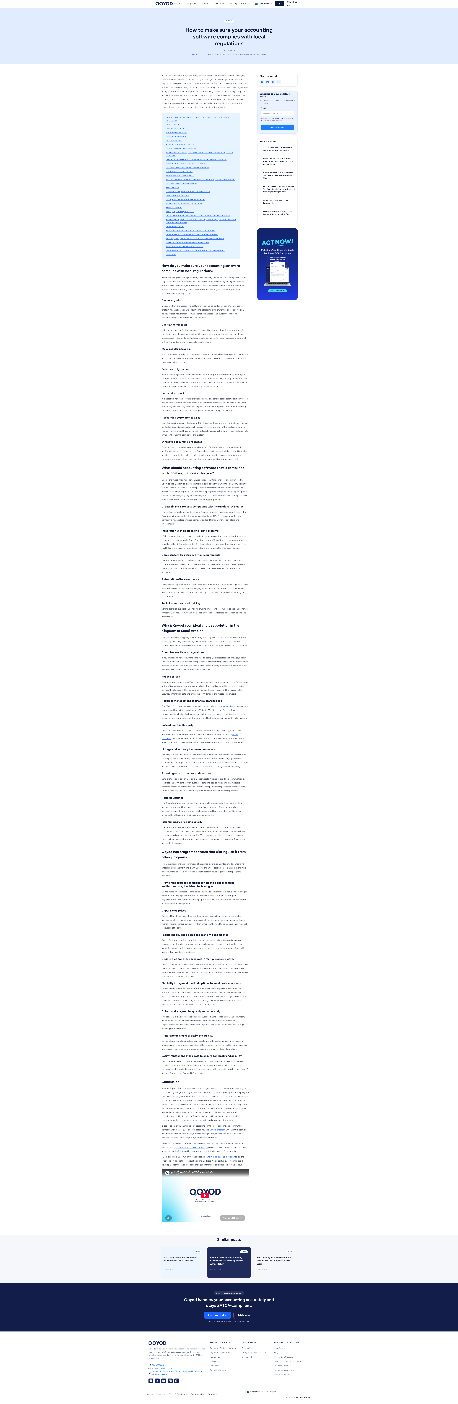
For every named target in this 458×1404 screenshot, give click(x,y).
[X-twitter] (157, 1381)
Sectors (206, 4)
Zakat (181, 1151)
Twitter (231, 1157)
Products (178, 4)
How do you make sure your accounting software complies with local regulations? (197, 119)
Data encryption (173, 124)
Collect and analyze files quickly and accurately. (187, 243)
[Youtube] (163, 1381)
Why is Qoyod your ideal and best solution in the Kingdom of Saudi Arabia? (200, 180)
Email (263, 108)
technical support (174, 140)
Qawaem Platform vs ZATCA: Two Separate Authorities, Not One (277, 213)
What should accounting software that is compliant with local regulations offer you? (199, 154)
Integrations (192, 4)
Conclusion (171, 255)
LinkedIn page (216, 1157)
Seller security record (176, 136)
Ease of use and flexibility (177, 195)
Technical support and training (180, 175)
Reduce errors (172, 187)
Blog (193, 54)
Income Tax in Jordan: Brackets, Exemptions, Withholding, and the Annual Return (278, 161)
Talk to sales (244, 1315)
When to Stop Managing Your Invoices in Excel (275, 202)
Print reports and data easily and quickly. (184, 247)
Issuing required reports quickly (180, 212)
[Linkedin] (170, 1381)
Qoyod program (217, 1130)
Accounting (201, 54)
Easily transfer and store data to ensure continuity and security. (195, 250)
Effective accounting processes (181, 148)
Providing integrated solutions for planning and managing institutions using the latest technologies (201, 221)
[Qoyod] (164, 4)
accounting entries (224, 706)
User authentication (175, 128)
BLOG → (229, 21)
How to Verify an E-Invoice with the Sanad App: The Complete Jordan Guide (278, 175)
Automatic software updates (179, 172)
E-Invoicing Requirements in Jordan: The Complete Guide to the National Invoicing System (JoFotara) (279, 189)
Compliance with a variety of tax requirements (187, 167)
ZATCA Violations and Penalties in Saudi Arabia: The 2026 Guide (277, 149)
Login (279, 4)
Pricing (233, 4)
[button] (262, 82)
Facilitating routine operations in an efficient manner (190, 230)
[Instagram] (176, 1381)
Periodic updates (174, 207)
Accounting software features (180, 144)
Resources (246, 4)
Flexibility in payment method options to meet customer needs (195, 239)
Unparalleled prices (175, 227)
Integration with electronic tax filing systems (186, 163)
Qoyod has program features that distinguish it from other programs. (198, 215)
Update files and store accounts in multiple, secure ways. (192, 235)
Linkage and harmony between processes (185, 200)
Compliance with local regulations (181, 183)
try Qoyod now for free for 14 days (191, 1147)
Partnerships (220, 4)
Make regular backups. (176, 132)
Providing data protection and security (184, 203)
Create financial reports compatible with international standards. (196, 160)
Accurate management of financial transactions (188, 192)
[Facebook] (150, 1381)
